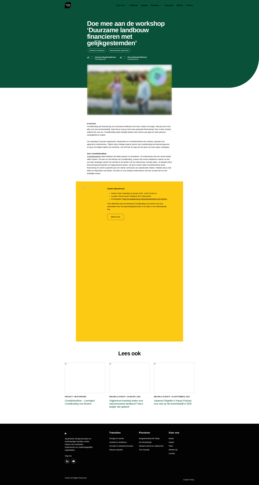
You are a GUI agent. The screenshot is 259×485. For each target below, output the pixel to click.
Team (171, 446)
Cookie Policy (188, 480)
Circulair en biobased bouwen (121, 446)
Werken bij (173, 450)
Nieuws (180, 5)
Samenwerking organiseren (119, 50)
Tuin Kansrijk (144, 450)
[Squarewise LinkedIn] (67, 461)
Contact (189, 5)
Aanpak (144, 5)
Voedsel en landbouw (97, 50)
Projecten (134, 5)
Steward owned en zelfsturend (151, 446)
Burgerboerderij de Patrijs (149, 438)
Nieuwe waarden (116, 450)
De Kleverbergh (145, 442)
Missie (171, 438)
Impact (171, 442)
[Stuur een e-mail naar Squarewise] (73, 461)
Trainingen (169, 5)
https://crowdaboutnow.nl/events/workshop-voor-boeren (144, 199)
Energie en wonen (116, 438)
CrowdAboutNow (94, 156)
